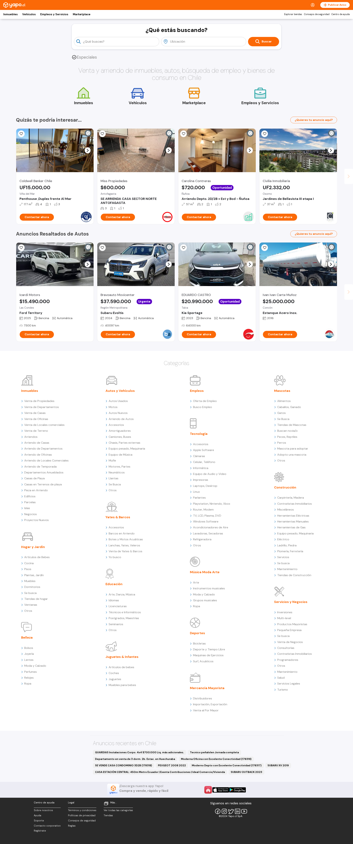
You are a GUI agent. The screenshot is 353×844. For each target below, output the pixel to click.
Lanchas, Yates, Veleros (124, 545)
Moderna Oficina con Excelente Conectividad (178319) (216, 759)
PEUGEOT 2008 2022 (172, 765)
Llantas (113, 478)
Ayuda (37, 815)
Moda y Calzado (35, 666)
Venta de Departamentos (41, 407)
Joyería (29, 654)
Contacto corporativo (47, 825)
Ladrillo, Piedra (287, 545)
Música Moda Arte (205, 572)
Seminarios (116, 624)
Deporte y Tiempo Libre (209, 649)
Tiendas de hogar (36, 599)
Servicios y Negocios (290, 602)
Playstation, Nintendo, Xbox (211, 504)
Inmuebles (10, 14)
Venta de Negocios (290, 642)
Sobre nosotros (43, 810)
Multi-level (284, 618)
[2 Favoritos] (21, 247)
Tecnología (199, 434)
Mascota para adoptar (292, 448)
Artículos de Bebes (37, 557)
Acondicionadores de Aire (210, 527)
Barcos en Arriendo (122, 533)
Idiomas (114, 600)
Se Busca (115, 484)
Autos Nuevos (118, 413)
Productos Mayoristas (292, 624)
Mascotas (282, 391)
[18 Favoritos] (264, 133)
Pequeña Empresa (289, 630)
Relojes (29, 678)
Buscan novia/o (287, 431)
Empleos (197, 391)
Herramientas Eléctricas (293, 516)
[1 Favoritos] (183, 247)
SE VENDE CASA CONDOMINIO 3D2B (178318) (123, 765)
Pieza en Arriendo (36, 490)
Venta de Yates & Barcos (125, 551)
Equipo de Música (120, 455)
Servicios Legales (288, 683)
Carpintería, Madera (290, 498)
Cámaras (199, 456)
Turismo (282, 690)
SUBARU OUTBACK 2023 (246, 772)
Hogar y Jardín (33, 547)
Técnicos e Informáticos (125, 612)
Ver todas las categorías (118, 810)
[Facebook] (217, 811)
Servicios (283, 557)
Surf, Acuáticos (203, 661)
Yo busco (115, 557)
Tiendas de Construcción (294, 575)
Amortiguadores (120, 431)
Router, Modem (203, 509)
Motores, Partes (119, 466)
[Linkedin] (237, 811)
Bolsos (28, 648)
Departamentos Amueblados (43, 472)
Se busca (30, 593)
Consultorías (285, 648)
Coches (114, 673)
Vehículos (29, 14)
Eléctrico (283, 539)
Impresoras (200, 480)
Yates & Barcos (118, 517)
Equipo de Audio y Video (209, 474)
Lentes (28, 660)
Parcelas (30, 502)
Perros (281, 443)
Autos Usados (118, 401)
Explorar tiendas (293, 14)
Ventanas (30, 605)
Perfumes (30, 672)
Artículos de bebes (121, 667)
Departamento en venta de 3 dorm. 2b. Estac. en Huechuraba (135, 759)
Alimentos (284, 401)
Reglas (72, 825)
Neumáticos (117, 472)
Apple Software (203, 450)
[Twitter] (231, 811)
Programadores (287, 660)
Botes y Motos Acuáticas (126, 539)
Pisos (27, 569)
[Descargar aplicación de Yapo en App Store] (220, 790)
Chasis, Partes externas (124, 443)
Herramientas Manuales (293, 521)
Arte (196, 582)
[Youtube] (244, 811)
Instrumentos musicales (209, 588)
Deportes (197, 633)
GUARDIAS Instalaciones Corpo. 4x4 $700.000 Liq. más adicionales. (139, 752)
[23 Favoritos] (102, 133)
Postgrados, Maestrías (124, 618)
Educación (114, 584)
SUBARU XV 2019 (278, 765)
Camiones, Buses (120, 437)
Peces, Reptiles (287, 437)
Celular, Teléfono (204, 462)
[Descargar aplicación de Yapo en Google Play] (237, 790)
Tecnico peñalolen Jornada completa (214, 752)
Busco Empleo (202, 407)
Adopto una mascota (291, 455)
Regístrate (40, 830)
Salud (281, 678)
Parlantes (199, 498)
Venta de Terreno (36, 431)
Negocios (30, 514)
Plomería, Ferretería (290, 551)
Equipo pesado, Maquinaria (127, 448)
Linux (196, 492)
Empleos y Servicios (54, 14)
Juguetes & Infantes (122, 657)
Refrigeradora (202, 539)
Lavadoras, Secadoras (208, 533)
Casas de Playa (34, 478)
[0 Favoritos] (21, 133)
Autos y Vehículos (120, 391)
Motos (113, 407)
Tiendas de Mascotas (291, 425)
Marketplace (81, 14)
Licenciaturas (118, 606)
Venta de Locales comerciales (44, 425)
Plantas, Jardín (34, 575)
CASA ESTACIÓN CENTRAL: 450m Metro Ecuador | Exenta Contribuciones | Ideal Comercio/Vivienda (160, 772)
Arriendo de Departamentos (43, 448)
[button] (87, 150)
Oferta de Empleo (205, 401)
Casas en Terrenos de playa (43, 484)
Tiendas (108, 815)
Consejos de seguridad (316, 14)
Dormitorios (32, 587)
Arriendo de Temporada (40, 466)
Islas (27, 508)
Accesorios (116, 425)
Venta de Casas (35, 413)
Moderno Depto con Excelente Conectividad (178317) (227, 765)
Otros (28, 611)
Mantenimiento (287, 569)
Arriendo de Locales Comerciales (46, 460)
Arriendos (31, 437)
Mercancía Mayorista (207, 688)
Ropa (27, 683)
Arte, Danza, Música (122, 594)
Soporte (39, 820)
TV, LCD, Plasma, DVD (207, 516)
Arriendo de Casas (36, 443)
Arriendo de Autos (121, 419)
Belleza (27, 637)
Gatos (281, 413)
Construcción (285, 487)
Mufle (112, 460)
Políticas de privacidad (81, 815)
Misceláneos (285, 509)
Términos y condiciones (82, 810)
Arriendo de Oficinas (38, 455)
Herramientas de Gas (291, 527)
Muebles (29, 581)
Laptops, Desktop (205, 486)
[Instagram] (224, 811)
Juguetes (115, 679)
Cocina (29, 563)
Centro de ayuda (340, 14)
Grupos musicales (205, 600)
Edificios (29, 496)
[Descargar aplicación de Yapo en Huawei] (208, 790)
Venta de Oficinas (36, 419)
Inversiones (284, 612)
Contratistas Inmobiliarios (294, 504)
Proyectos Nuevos (36, 520)
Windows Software (205, 521)
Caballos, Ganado (289, 407)
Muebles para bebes (122, 685)
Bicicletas (199, 643)
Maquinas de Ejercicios (208, 655)
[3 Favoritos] (183, 133)
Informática (200, 468)
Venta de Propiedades (39, 401)
